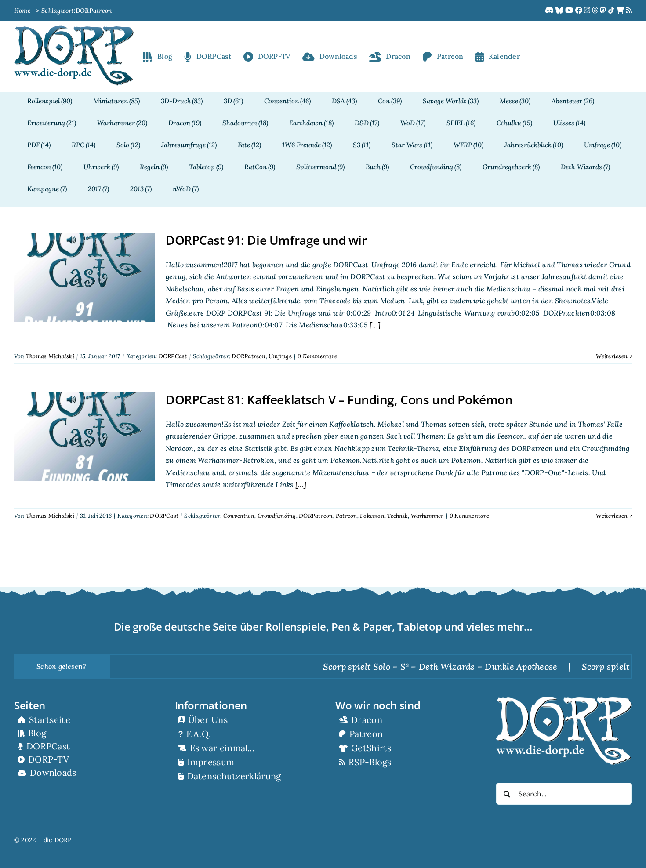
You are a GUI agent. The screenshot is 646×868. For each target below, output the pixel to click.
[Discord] (550, 10)
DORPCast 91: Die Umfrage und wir (266, 240)
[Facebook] (579, 10)
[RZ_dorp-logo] (74, 29)
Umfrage (280, 356)
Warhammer (427, 515)
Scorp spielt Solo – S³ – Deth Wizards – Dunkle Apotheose (414, 666)
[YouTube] (570, 10)
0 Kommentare (317, 356)
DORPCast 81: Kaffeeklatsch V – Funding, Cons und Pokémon (339, 399)
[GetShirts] (621, 10)
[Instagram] (588, 10)
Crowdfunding (277, 515)
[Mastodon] (604, 10)
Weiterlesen (612, 356)
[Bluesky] (560, 10)
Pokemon (372, 515)
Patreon (346, 515)
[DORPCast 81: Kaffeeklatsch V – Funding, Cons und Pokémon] (84, 436)
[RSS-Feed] (629, 10)
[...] (374, 324)
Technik (397, 515)
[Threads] (596, 10)
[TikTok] (612, 10)
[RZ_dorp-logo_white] (564, 700)
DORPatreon (248, 356)
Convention (238, 515)
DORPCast (173, 356)
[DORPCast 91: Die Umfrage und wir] (84, 277)
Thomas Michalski (50, 356)
